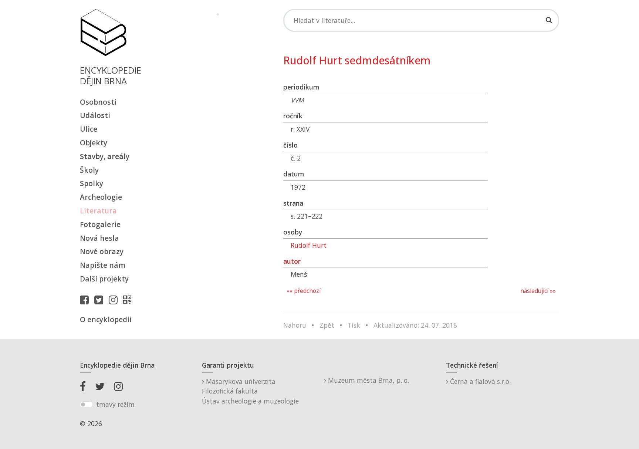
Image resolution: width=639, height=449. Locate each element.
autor (292, 261)
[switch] (86, 404)
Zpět (327, 325)
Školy (89, 170)
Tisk (354, 325)
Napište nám (102, 265)
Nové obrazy (102, 251)
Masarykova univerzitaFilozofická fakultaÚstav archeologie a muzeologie (250, 391)
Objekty (93, 143)
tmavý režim (115, 404)
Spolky (91, 183)
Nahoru (294, 325)
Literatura (98, 211)
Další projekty (104, 279)
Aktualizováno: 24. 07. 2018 (415, 325)
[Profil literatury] (129, 299)
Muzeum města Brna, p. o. (367, 380)
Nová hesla (99, 238)
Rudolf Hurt (309, 245)
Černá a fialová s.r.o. (479, 381)
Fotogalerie (100, 224)
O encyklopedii (106, 319)
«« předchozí (304, 291)
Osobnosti (98, 102)
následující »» (538, 291)
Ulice (88, 129)
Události (95, 115)
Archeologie (101, 197)
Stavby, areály (104, 156)
